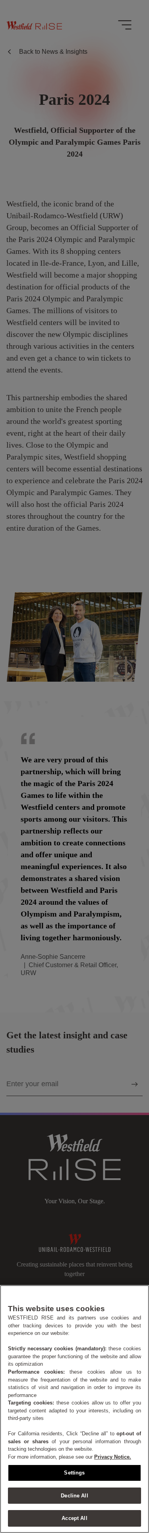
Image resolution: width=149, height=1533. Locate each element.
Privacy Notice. (112, 1457)
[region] (74, 1409)
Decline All (74, 1496)
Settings (74, 1473)
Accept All (74, 1518)
